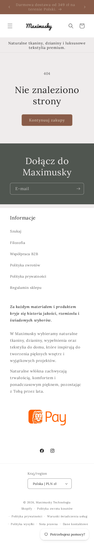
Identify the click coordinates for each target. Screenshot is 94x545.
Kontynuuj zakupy (47, 120)
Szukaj (16, 231)
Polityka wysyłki (22, 524)
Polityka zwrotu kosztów (55, 508)
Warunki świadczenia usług (67, 516)
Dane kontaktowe (75, 524)
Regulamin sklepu (26, 287)
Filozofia (17, 242)
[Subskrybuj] (78, 189)
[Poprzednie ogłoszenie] (9, 6)
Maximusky (44, 502)
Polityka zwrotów (25, 265)
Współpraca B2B (24, 254)
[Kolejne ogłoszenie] (84, 6)
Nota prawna (48, 524)
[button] (10, 25)
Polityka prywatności (28, 276)
